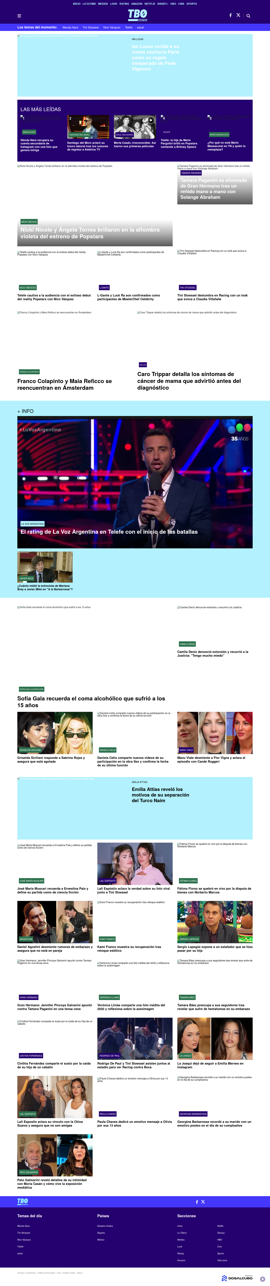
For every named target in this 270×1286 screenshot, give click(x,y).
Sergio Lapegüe (189, 939)
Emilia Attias (139, 782)
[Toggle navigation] (19, 16)
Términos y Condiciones (26, 1272)
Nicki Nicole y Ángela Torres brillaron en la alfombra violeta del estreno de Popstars (90, 232)
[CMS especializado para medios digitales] (225, 1278)
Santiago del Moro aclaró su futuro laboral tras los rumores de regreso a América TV (87, 146)
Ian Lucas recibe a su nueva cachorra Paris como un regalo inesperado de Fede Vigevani (155, 57)
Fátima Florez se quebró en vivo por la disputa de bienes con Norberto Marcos (214, 890)
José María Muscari (31, 881)
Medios (103, 3)
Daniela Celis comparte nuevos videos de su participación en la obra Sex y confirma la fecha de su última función (132, 761)
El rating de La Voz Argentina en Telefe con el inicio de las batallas (109, 531)
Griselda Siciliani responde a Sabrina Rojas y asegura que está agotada (51, 759)
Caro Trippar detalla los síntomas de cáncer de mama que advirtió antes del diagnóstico (189, 380)
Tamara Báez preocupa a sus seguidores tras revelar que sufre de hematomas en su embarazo (213, 1007)
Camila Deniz (187, 644)
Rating (124, 3)
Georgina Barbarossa (193, 1114)
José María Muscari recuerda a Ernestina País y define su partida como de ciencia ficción (52, 890)
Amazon (136, 3)
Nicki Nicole (29, 222)
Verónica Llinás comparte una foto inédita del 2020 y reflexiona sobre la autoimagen (131, 1007)
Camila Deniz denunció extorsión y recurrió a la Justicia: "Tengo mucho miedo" (212, 653)
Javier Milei (26, 578)
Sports (192, 3)
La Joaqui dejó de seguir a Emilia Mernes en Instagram (210, 1065)
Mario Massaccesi (219, 134)
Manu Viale (186, 750)
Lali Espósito (108, 881)
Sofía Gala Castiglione (32, 689)
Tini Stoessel (91, 27)
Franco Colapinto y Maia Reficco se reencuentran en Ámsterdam (64, 384)
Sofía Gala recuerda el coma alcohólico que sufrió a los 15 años (91, 701)
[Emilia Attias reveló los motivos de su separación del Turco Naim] (73, 800)
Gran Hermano (29, 997)
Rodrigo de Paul (110, 1056)
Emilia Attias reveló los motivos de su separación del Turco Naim (160, 795)
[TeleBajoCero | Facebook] (231, 15)
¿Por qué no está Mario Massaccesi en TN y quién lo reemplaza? (227, 145)
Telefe (128, 27)
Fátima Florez (188, 881)
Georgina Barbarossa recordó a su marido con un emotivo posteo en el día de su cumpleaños (214, 1123)
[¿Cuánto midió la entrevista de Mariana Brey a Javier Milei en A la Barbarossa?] (45, 567)
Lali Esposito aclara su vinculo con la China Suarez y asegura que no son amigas (50, 1123)
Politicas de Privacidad (46, 1272)
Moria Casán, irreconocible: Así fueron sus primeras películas (135, 144)
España (101, 1232)
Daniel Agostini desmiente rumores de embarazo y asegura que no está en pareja (55, 948)
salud (140, 27)
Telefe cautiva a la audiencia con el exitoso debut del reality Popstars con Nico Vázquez (54, 297)
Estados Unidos (105, 1225)
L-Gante (104, 287)
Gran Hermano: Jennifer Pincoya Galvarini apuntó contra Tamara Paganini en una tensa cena (54, 1007)
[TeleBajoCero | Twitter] (238, 15)
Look (113, 3)
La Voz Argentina (32, 524)
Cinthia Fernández (31, 1056)
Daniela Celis (108, 750)
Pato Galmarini (29, 1172)
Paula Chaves (108, 1114)
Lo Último (89, 3)
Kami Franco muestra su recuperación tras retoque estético (129, 948)
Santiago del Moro (80, 135)
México (100, 1239)
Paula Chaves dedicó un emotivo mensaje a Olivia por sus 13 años (134, 1123)
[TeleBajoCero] (75, 1201)
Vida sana (222, 1260)
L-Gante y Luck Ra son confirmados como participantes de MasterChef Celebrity (128, 297)
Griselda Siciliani (30, 750)
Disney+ (162, 3)
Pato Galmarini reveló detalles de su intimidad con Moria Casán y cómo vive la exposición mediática (52, 1184)
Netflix (150, 3)
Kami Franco (107, 939)
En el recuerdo (124, 135)
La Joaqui (185, 1056)
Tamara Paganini (191, 173)
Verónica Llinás (109, 997)
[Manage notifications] (262, 1279)
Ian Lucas (137, 39)
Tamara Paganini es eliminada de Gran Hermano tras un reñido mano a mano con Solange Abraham (213, 188)
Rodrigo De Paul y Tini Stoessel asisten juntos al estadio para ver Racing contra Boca (133, 1065)
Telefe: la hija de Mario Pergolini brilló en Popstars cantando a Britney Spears (179, 143)
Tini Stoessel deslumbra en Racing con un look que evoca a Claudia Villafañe (212, 297)
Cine (181, 3)
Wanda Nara (70, 27)
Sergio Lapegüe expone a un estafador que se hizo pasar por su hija (215, 948)
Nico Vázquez (111, 27)
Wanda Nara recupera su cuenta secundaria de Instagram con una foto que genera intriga (38, 145)
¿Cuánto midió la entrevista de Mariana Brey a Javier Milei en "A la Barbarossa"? (45, 587)
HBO (173, 3)
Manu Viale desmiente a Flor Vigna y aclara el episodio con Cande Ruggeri (211, 759)
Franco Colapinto (29, 372)
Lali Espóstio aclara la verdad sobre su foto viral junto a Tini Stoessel (133, 890)
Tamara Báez (187, 997)
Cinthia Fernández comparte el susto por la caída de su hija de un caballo (54, 1065)
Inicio (76, 3)
